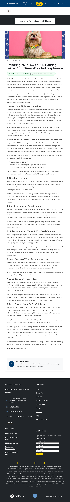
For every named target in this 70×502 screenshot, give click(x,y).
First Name (39, 445)
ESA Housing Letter (11, 433)
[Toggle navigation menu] (66, 11)
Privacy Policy (40, 404)
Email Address (40, 441)
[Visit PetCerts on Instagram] (54, 3)
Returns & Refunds (42, 419)
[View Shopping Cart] (45, 3)
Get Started (39, 3)
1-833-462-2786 (24, 3)
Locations (39, 412)
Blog (37, 416)
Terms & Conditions (42, 400)
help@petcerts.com (13, 3)
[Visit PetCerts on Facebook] (51, 3)
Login (32, 4)
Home (38, 389)
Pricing (38, 408)
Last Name (39, 449)
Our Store (39, 397)
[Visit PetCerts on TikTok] (58, 3)
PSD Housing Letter (11, 443)
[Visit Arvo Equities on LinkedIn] (62, 3)
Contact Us (39, 393)
